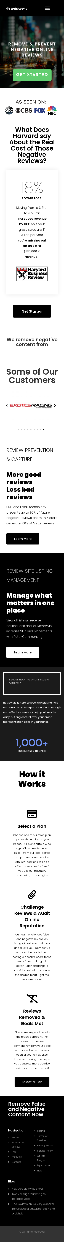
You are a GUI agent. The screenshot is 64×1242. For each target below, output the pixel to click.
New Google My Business (28, 1188)
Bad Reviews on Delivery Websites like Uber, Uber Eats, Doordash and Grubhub (33, 1208)
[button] (47, 8)
